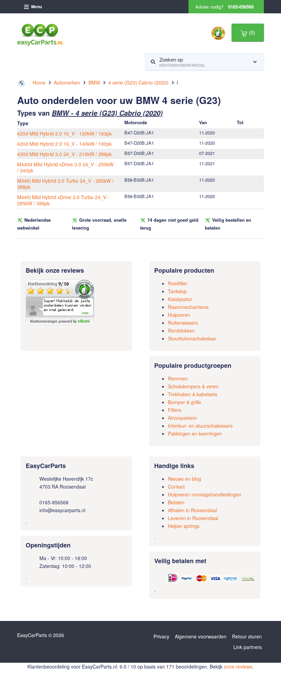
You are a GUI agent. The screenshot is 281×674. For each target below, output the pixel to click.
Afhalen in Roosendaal (192, 510)
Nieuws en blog (184, 478)
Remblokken (181, 330)
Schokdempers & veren (193, 386)
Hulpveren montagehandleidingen (204, 494)
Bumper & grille (184, 402)
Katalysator (180, 299)
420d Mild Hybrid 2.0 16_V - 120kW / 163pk (64, 133)
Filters (174, 409)
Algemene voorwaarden (201, 636)
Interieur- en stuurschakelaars (200, 425)
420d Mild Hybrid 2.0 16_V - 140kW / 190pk (64, 143)
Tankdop (177, 291)
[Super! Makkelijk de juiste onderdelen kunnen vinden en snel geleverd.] (60, 301)
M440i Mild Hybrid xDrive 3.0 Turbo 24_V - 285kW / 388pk (63, 200)
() (251, 32)
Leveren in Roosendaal (193, 518)
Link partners (247, 647)
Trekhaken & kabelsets (192, 394)
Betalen (176, 502)
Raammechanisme (188, 306)
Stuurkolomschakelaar (192, 338)
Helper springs (183, 525)
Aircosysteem (182, 417)
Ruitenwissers (183, 322)
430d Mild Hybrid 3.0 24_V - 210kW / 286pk (64, 154)
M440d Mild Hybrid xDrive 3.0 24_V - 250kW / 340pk (65, 167)
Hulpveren (179, 314)
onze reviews (238, 666)
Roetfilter (177, 283)
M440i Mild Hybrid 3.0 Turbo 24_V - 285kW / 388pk (65, 183)
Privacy (161, 636)
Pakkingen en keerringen (195, 433)
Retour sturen (247, 636)
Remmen (178, 378)
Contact (176, 486)
